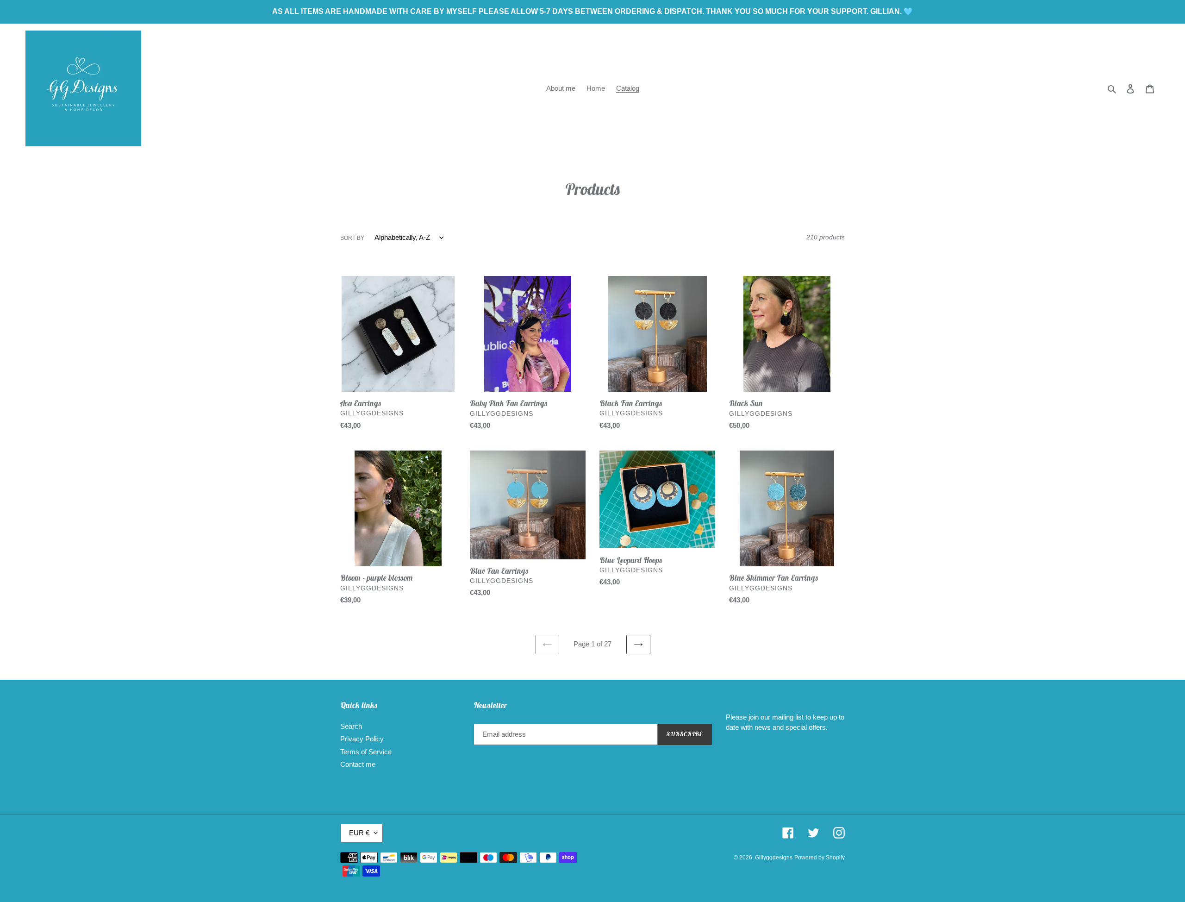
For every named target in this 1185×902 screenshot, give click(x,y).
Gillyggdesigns (773, 857)
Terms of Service (366, 752)
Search (351, 726)
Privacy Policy (362, 739)
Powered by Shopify (819, 857)
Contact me (357, 764)
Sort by (352, 238)
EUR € (359, 833)
